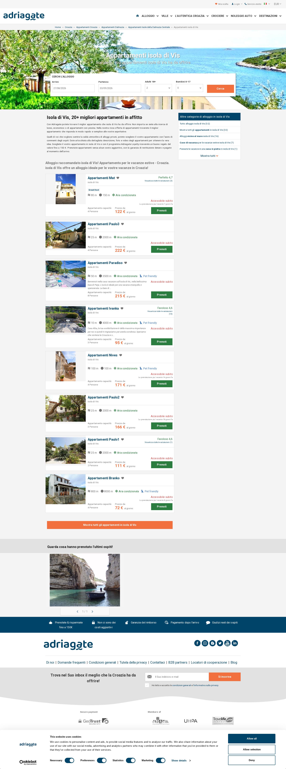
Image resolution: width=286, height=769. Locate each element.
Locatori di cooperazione (209, 662)
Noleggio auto (242, 16)
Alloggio (149, 16)
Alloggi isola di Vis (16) (199, 136)
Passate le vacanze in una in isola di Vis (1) (208, 149)
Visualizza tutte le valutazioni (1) (158, 442)
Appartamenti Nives (103, 355)
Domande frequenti (71, 662)
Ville (166, 16)
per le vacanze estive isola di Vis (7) (207, 142)
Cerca (220, 88)
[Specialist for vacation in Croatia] (68, 644)
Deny (252, 760)
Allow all (252, 738)
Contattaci (157, 662)
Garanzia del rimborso (143, 622)
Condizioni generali (102, 662)
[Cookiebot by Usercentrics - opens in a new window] (28, 762)
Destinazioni (269, 16)
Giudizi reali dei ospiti (225, 622)
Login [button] (237, 4)
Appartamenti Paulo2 (103, 397)
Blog (234, 662)
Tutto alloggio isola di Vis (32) (195, 123)
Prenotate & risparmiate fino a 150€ (68, 625)
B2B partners (177, 662)
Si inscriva (224, 676)
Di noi (50, 662)
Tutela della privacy (133, 662)
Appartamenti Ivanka (103, 308)
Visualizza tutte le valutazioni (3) (158, 181)
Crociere (218, 16)
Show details (179, 760)
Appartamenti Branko (104, 478)
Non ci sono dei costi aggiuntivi (105, 625)
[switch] (101, 760)
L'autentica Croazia (191, 16)
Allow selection (252, 749)
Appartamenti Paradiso (105, 263)
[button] (267, 4)
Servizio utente (254, 4)
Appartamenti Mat (101, 178)
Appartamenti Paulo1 (103, 439)
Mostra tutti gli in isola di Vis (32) (204, 130)
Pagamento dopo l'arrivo (184, 622)
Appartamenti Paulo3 (103, 224)
